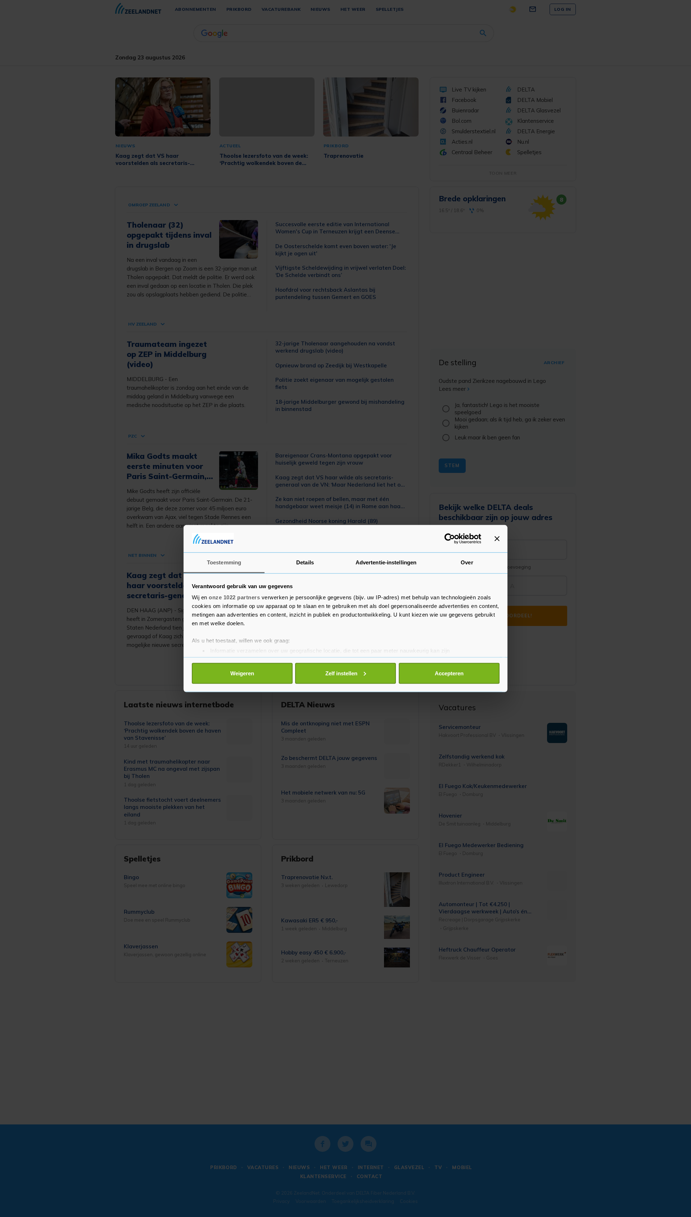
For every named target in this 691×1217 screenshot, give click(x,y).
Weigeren (242, 673)
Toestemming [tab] (224, 562)
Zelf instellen (341, 673)
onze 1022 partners (234, 597)
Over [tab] (467, 562)
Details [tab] (305, 562)
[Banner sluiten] (497, 538)
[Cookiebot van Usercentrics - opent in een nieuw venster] (449, 538)
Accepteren (449, 673)
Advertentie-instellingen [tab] (386, 562)
